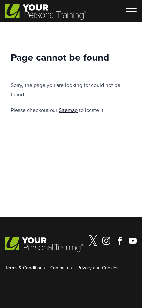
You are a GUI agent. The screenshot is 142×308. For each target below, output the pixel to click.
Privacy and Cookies (98, 267)
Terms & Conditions (25, 267)
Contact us (61, 267)
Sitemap (68, 110)
